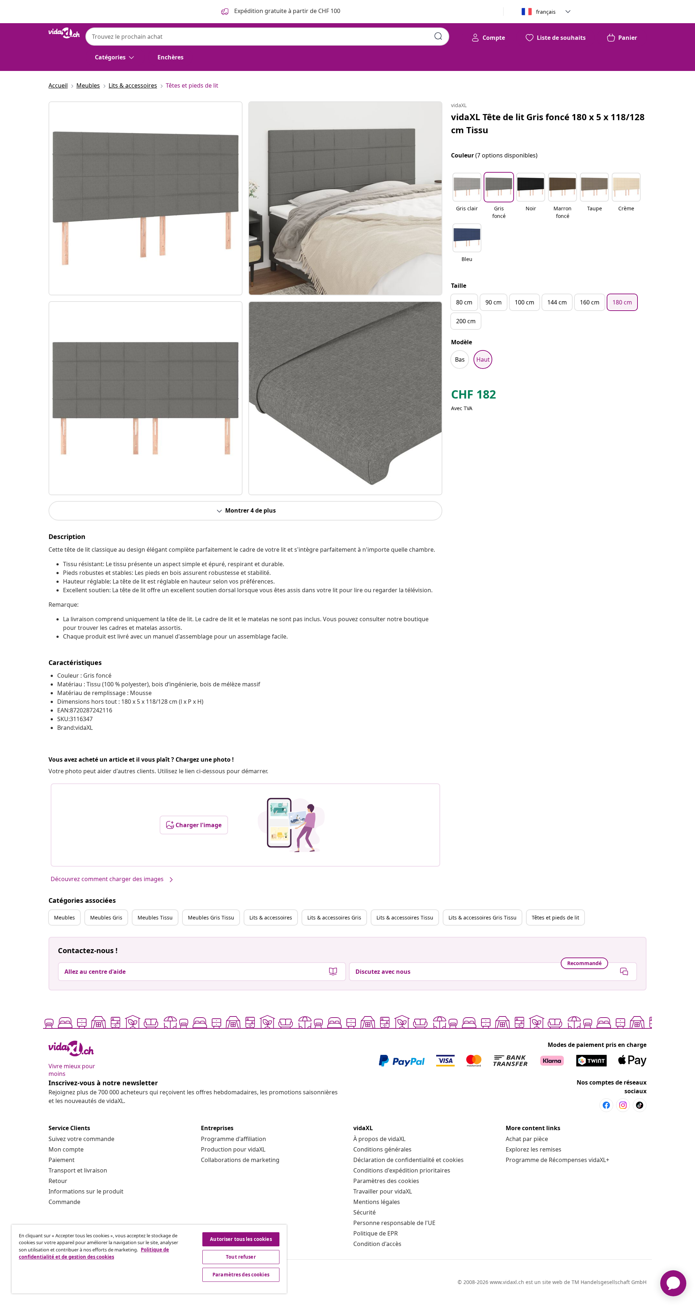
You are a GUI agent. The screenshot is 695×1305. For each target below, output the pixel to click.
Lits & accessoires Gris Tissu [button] (482, 917)
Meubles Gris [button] (106, 917)
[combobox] (267, 37)
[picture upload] (291, 825)
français (546, 11)
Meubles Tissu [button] (155, 917)
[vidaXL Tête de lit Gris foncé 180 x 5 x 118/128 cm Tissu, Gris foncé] (145, 198)
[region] (149, 1259)
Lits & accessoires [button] (270, 917)
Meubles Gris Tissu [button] (211, 917)
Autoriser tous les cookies (240, 1239)
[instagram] (623, 1105)
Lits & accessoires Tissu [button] (404, 917)
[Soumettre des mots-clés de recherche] (438, 36)
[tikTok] (639, 1105)
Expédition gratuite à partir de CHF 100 (286, 11)
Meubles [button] (64, 917)
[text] (473, 396)
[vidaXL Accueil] (64, 33)
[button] (466, 196)
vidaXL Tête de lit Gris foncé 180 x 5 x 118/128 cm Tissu (548, 123)
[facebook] (606, 1105)
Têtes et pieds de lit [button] (555, 917)
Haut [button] (483, 359)
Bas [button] (460, 359)
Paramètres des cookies (386, 1181)
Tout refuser (241, 1257)
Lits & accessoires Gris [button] (334, 917)
